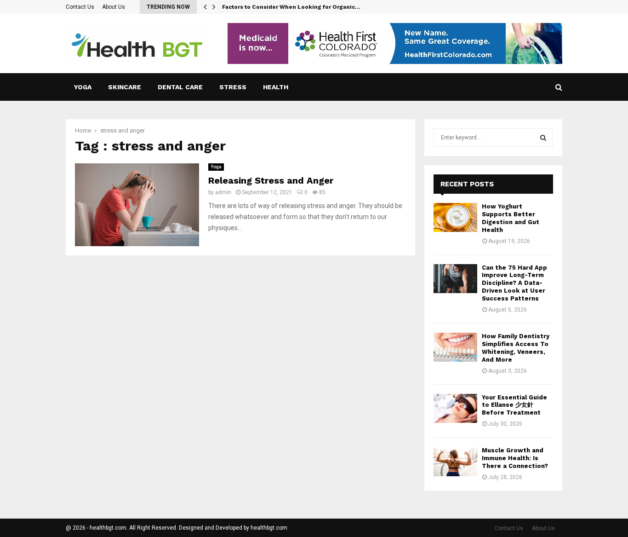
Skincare (124, 87)
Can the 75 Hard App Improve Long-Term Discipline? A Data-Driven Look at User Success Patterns (514, 283)
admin (223, 192)
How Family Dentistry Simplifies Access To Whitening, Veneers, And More (515, 348)
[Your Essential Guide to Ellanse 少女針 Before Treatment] (455, 408)
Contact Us (80, 7)
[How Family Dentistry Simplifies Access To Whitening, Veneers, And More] (455, 347)
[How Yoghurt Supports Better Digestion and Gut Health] (455, 217)
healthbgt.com (269, 528)
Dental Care (180, 87)
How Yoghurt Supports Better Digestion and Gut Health (510, 218)
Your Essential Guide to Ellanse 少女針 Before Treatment (514, 405)
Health (275, 87)
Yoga (82, 87)
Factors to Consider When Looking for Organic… (291, 7)
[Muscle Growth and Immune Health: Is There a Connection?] (455, 461)
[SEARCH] (543, 137)
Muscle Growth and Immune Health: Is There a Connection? (515, 458)
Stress (232, 87)
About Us (113, 7)
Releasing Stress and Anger (270, 180)
